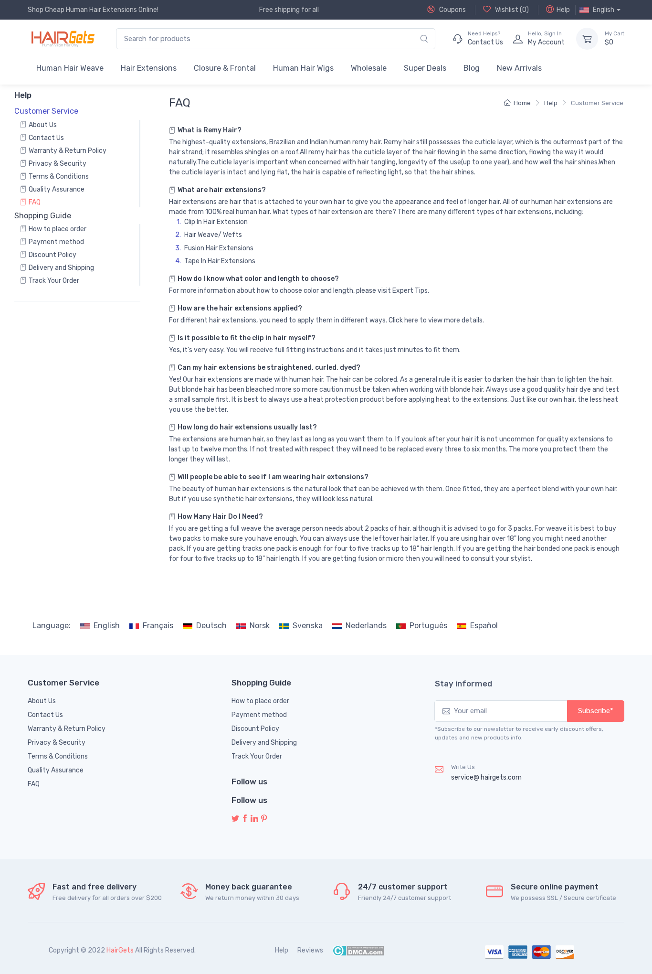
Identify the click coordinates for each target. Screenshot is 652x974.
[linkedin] (254, 819)
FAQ (35, 202)
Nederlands (366, 625)
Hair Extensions (149, 68)
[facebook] (245, 819)
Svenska (308, 625)
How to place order (57, 229)
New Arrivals (519, 68)
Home (522, 103)
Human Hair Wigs (303, 68)
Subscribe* (595, 710)
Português (428, 625)
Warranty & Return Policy (67, 151)
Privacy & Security (57, 164)
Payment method (56, 242)
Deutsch (211, 625)
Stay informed (463, 683)
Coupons (452, 10)
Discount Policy (52, 255)
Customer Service (597, 103)
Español (484, 625)
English (107, 625)
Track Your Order (54, 281)
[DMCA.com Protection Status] (358, 950)
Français (158, 625)
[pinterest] (264, 819)
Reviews (310, 950)
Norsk (260, 625)
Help (563, 10)
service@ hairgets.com (486, 777)
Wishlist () (511, 10)
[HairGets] (62, 38)
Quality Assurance (56, 189)
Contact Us (46, 138)
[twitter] (235, 819)
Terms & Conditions (59, 176)
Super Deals (425, 68)
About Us (43, 125)
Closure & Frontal (225, 68)
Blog (471, 68)
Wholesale (369, 68)
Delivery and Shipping (61, 268)
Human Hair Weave (70, 68)
